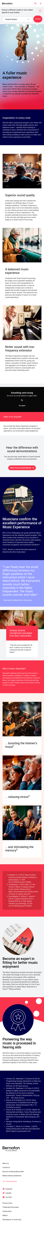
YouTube (9, 1197)
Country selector (11, 1181)
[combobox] (16, 19)
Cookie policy (7, 1211)
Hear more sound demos (20, 468)
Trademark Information (11, 1207)
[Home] (7, 3)
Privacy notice (7, 1203)
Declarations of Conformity (12, 1219)
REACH (5, 1215)
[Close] (40, 11)
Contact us (6, 1167)
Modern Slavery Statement (12, 1176)
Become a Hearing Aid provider (13, 1171)
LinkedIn (8, 1193)
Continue (38, 19)
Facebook (9, 1189)
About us (6, 1163)
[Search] (35, 3)
